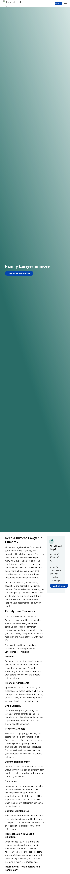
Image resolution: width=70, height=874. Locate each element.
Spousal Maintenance (17, 811)
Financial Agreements (17, 683)
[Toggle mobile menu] (65, 3)
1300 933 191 (58, 3)
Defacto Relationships (17, 761)
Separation (11, 781)
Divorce (9, 656)
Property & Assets (15, 728)
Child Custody (13, 705)
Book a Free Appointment (19, 273)
